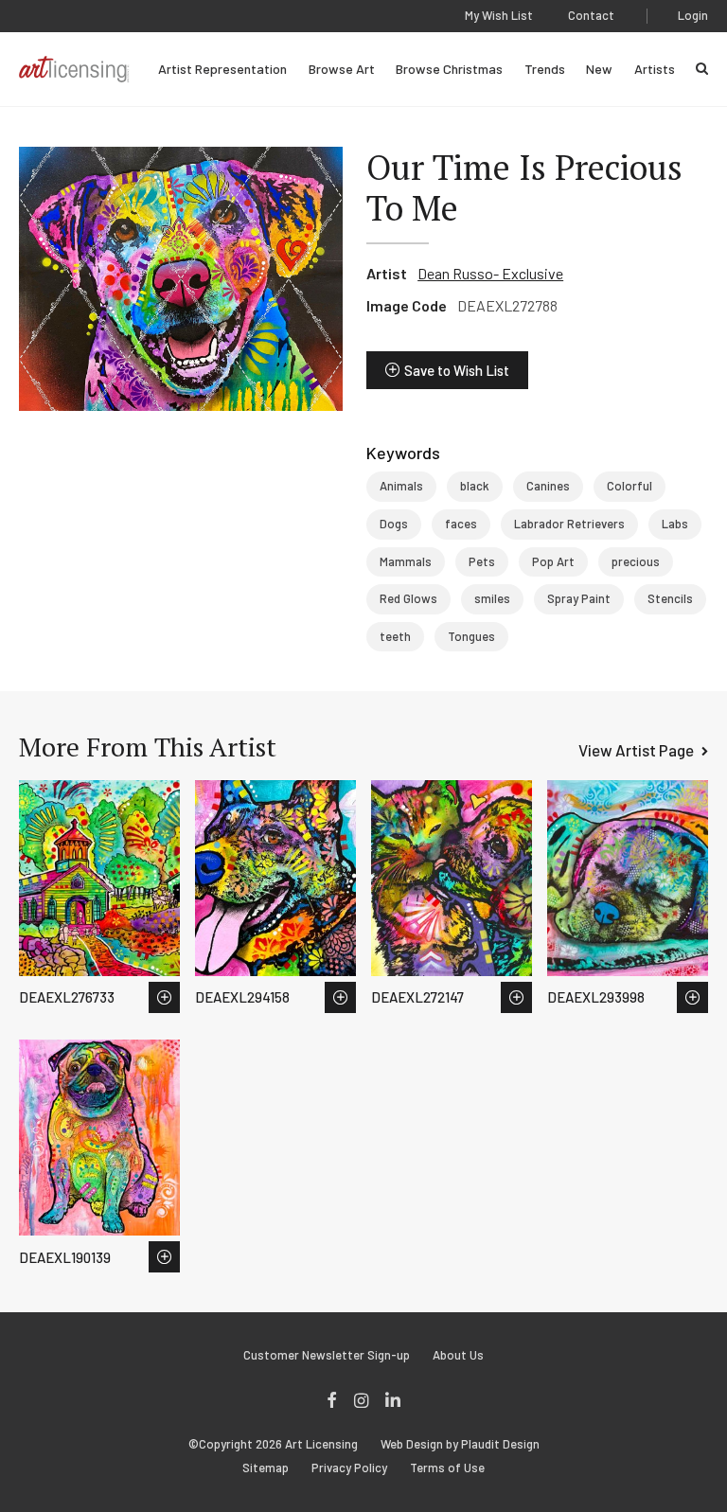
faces (461, 523)
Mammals (406, 561)
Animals (401, 485)
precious (636, 561)
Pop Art (553, 561)
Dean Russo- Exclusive (490, 273)
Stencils (670, 598)
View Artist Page (636, 749)
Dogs (394, 523)
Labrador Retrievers (569, 523)
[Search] (702, 69)
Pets (482, 561)
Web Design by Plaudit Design (460, 1444)
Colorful (629, 485)
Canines (548, 485)
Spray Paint (579, 598)
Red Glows (408, 598)
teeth (395, 636)
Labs (675, 523)
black (474, 485)
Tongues (471, 636)
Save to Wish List (456, 370)
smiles (492, 598)
